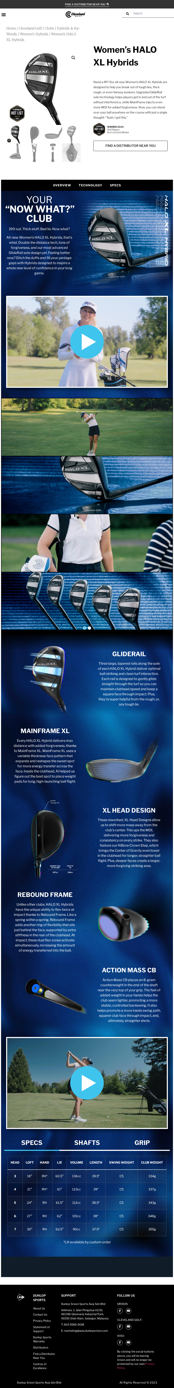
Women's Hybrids (34, 34)
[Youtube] (128, 1311)
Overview (62, 185)
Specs (115, 185)
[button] (3, 14)
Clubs (49, 28)
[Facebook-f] (120, 1311)
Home (11, 28)
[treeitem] (32, 1143)
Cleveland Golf (30, 28)
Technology (90, 185)
